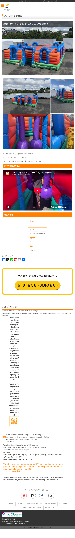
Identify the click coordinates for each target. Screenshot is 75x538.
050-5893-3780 (10, 523)
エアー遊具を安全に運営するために (31, 507)
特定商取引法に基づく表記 (34, 503)
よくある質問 (63, 503)
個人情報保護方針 (50, 503)
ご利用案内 (20, 503)
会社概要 (11, 503)
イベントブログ (49, 507)
